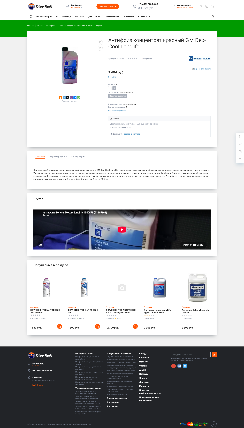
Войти (179, 7)
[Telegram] (64, 97)
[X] (67, 97)
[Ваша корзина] (212, 6)
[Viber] (71, 97)
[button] (148, 4)
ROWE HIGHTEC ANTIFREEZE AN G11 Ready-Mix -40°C (121, 311)
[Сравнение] (206, 6)
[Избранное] (201, 6)
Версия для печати (202, 69)
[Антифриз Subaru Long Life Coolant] (198, 287)
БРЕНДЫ (66, 16)
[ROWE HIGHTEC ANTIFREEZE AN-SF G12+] (46, 287)
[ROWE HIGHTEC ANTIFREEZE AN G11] (84, 287)
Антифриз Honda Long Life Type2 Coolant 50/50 (157, 311)
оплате (137, 134)
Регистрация (188, 7)
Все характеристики (117, 111)
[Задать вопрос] (240, 159)
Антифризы (34, 307)
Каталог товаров (43, 16)
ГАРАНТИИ (128, 16)
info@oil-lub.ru (37, 385)
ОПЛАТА (79, 16)
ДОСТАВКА (94, 16)
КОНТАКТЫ (144, 16)
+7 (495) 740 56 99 (42, 370)
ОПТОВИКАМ (112, 16)
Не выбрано (76, 7)
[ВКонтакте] (75, 97)
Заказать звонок (106, 6)
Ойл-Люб (44, 6)
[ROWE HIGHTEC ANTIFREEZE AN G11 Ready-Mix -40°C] (122, 287)
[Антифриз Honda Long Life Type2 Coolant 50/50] (160, 287)
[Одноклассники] (60, 97)
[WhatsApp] (78, 97)
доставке (128, 134)
